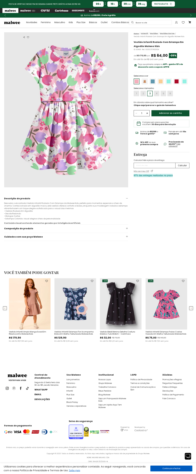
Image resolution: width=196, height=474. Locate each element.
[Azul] (153, 81)
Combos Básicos (120, 22)
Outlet (104, 22)
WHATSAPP (40, 389)
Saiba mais (74, 470)
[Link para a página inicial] (136, 33)
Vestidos (154, 33)
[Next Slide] (191, 15)
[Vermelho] (177, 81)
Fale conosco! (174, 145)
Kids (71, 22)
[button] (24, 37)
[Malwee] (10, 10)
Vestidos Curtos (167, 33)
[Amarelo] (145, 81)
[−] (136, 113)
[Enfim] (45, 10)
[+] (147, 113)
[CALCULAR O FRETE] (182, 165)
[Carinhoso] (61, 10)
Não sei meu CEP (141, 171)
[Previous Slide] (5, 15)
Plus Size (81, 22)
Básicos (93, 22)
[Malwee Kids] (27, 10)
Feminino (46, 22)
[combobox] (150, 22)
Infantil (144, 33)
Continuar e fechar (171, 468)
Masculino (59, 22)
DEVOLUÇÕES (42, 399)
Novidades (31, 22)
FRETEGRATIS (161, 4)
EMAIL (37, 394)
